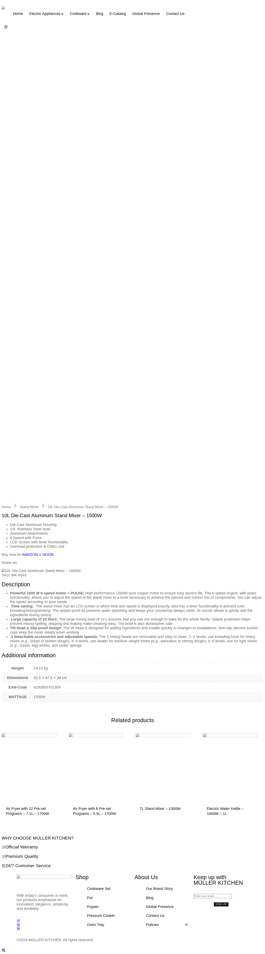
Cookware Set (98, 889)
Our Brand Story (159, 889)
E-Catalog (118, 14)
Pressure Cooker (101, 916)
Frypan (93, 907)
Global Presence (146, 14)
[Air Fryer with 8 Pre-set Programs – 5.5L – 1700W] (96, 768)
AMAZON (30, 554)
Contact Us (175, 14)
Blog (99, 14)
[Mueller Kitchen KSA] (3, 7)
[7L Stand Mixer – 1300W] (163, 768)
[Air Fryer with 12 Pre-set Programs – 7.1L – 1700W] (29, 768)
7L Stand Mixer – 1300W (160, 809)
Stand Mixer (29, 507)
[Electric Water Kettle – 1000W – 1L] (230, 768)
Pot (90, 898)
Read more (23, 818)
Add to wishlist (32, 818)
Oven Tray (95, 925)
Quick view (48, 818)
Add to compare (40, 818)
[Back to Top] (3, 950)
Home (18, 14)
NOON (48, 554)
